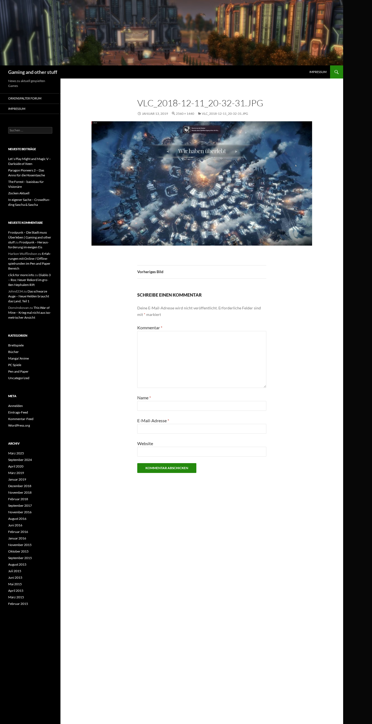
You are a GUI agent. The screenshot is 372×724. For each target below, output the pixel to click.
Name (144, 397)
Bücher (13, 352)
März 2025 (16, 453)
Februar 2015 (18, 604)
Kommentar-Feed (20, 419)
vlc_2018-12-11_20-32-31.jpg (225, 113)
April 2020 (15, 466)
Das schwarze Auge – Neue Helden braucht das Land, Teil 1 (28, 296)
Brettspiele (16, 345)
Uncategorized (18, 378)
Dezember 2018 (19, 486)
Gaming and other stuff (32, 72)
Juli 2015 (14, 571)
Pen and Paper (18, 371)
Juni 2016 (15, 525)
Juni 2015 (15, 577)
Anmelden (15, 406)
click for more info (21, 275)
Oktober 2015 (18, 551)
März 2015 (16, 597)
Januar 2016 (17, 538)
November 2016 (20, 512)
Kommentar (149, 327)
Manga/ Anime (18, 358)
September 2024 (20, 460)
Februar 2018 (18, 499)
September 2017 (20, 505)
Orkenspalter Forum (24, 98)
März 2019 (16, 473)
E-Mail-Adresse (153, 420)
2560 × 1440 (185, 113)
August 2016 (17, 519)
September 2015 (20, 558)
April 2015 (15, 591)
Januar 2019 (17, 479)
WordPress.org (19, 425)
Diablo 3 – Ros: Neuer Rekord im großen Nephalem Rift (29, 280)
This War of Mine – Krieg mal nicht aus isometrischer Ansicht (29, 312)
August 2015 (17, 564)
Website (145, 443)
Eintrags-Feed (18, 412)
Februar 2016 (18, 532)
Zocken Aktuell (18, 193)
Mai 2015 (15, 584)
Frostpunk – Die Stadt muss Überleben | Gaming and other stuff (29, 237)
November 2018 (20, 492)
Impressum (318, 72)
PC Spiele (14, 365)
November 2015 (20, 545)
